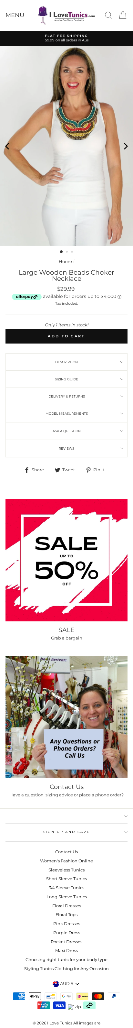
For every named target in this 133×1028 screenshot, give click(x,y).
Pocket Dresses (66, 941)
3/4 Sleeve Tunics (66, 887)
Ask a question (67, 431)
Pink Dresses (66, 923)
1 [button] (61, 252)
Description (66, 362)
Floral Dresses (66, 905)
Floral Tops (66, 914)
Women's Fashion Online (66, 860)
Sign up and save (66, 832)
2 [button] (67, 252)
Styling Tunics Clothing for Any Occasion (66, 968)
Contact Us (66, 851)
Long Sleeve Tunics (66, 896)
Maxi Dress (66, 950)
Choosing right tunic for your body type (66, 959)
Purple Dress (66, 932)
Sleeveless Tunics (66, 870)
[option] (66, 38)
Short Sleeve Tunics (66, 878)
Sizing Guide (66, 379)
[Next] (126, 146)
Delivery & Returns (66, 396)
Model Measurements (67, 413)
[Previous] (7, 146)
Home (65, 261)
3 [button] (72, 252)
